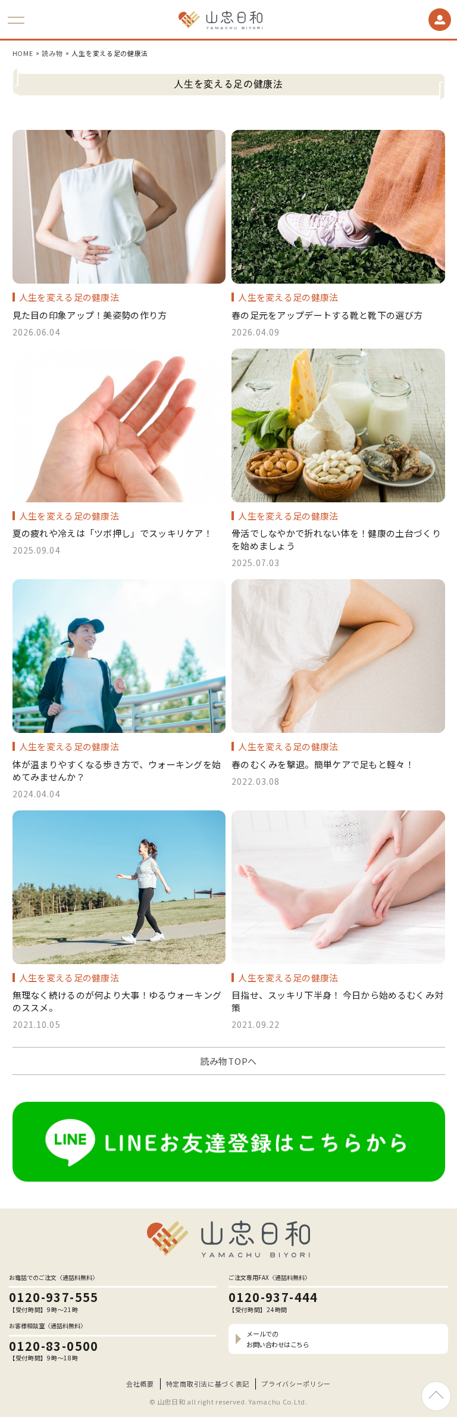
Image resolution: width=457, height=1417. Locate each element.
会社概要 (140, 1383)
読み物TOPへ (228, 1061)
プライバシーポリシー (296, 1383)
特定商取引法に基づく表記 (207, 1383)
